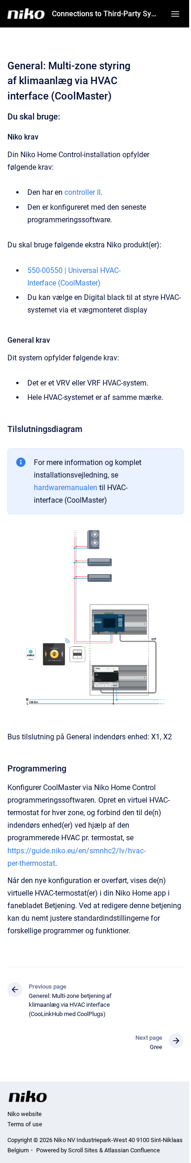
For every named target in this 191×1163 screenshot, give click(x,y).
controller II (82, 192)
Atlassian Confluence (132, 1150)
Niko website (24, 1113)
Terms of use (24, 1124)
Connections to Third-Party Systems (105, 13)
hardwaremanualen (65, 487)
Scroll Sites (83, 1150)
